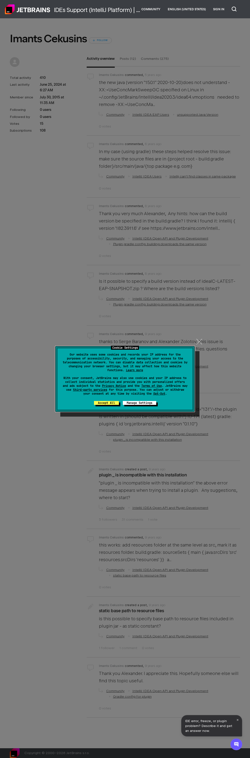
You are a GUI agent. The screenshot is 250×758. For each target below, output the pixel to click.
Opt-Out (159, 394)
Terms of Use (151, 386)
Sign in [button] (218, 9)
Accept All (106, 403)
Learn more (134, 370)
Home (27, 9)
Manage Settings (139, 403)
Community (150, 9)
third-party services (90, 390)
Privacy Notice (114, 386)
